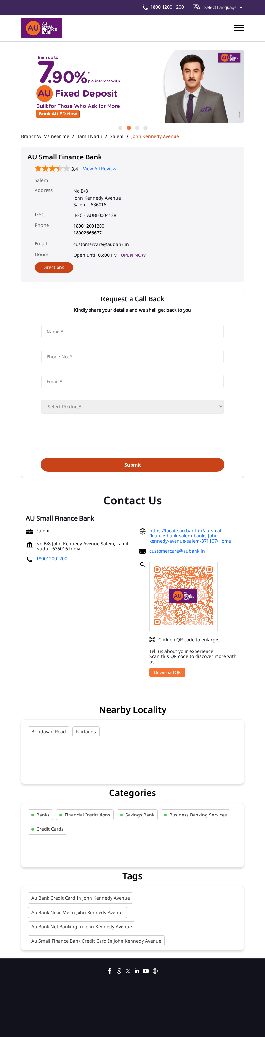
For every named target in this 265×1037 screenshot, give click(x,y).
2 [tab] (128, 127)
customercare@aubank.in (101, 244)
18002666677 (87, 233)
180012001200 (88, 226)
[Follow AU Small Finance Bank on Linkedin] (137, 970)
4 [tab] (145, 127)
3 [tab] (136, 127)
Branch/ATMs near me (45, 136)
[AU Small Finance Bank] (41, 28)
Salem (116, 136)
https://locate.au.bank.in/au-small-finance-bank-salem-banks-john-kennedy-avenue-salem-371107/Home (190, 535)
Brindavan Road (48, 732)
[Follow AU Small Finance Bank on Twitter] (127, 970)
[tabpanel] (132, 87)
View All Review (99, 169)
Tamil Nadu (89, 136)
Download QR (167, 672)
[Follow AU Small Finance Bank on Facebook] (109, 970)
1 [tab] (120, 127)
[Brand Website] (155, 970)
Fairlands (86, 732)
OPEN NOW (133, 255)
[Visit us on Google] (118, 970)
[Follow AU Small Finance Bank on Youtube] (146, 970)
